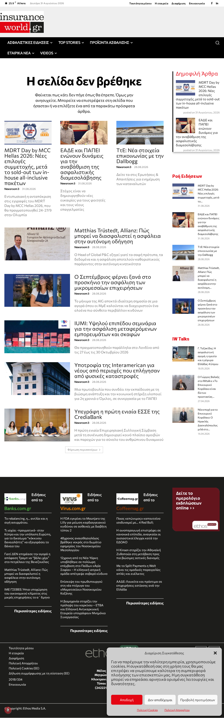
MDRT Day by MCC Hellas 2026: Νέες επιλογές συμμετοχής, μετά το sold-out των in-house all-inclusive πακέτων (27, 166)
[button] (215, 653)
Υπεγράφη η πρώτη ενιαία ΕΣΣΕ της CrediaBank (117, 414)
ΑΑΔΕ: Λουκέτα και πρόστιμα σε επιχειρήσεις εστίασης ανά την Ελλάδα (139, 585)
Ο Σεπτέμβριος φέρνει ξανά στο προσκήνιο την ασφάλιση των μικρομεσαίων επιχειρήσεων (112, 282)
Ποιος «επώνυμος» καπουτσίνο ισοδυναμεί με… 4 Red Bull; (138, 520)
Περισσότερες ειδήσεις (33, 611)
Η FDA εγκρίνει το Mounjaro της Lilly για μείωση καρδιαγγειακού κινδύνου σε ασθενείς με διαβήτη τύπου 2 (83, 524)
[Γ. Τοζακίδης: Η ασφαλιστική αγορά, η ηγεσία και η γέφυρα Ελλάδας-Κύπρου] (183, 354)
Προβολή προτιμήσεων (197, 700)
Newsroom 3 (11, 188)
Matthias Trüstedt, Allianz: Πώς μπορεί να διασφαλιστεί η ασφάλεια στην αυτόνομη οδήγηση (117, 235)
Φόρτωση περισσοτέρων (83, 450)
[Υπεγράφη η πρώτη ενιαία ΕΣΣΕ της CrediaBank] (37, 425)
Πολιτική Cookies (147, 709)
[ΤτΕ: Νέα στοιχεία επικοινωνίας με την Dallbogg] (140, 133)
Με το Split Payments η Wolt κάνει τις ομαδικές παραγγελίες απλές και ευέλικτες (138, 569)
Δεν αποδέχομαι (160, 700)
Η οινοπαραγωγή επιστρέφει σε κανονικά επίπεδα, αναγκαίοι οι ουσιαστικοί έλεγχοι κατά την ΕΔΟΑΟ (138, 536)
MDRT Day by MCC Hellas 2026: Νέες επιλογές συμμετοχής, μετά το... (208, 193)
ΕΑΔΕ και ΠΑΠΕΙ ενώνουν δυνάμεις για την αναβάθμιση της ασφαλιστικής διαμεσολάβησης (81, 164)
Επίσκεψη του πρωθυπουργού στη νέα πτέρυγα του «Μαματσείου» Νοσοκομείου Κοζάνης (81, 587)
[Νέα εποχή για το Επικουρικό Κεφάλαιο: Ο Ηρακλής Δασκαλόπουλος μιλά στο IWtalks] (183, 415)
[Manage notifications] (7, 710)
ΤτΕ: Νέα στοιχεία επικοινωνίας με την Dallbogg (140, 155)
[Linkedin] (217, 3)
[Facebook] (211, 3)
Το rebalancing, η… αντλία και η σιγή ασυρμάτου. (26, 520)
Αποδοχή (127, 700)
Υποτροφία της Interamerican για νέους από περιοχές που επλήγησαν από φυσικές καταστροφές (117, 370)
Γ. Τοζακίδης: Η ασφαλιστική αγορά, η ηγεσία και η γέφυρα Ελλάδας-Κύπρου (208, 356)
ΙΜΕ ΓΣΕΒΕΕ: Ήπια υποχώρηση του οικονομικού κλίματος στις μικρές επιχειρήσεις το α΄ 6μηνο (27, 593)
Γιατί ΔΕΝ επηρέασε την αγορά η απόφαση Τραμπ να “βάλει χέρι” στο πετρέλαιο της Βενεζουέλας (27, 558)
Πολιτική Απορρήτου (177, 709)
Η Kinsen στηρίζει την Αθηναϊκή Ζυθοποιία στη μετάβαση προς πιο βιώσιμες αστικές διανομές (138, 554)
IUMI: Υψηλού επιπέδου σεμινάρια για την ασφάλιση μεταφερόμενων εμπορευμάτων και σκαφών (115, 328)
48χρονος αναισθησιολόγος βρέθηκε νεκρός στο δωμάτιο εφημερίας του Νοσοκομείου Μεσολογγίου (80, 544)
